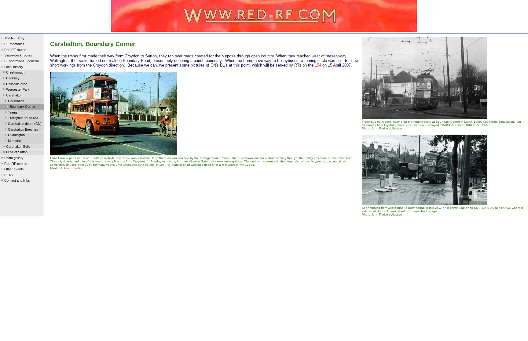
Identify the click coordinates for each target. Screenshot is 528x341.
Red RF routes (15, 50)
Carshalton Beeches (23, 129)
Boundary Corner (22, 106)
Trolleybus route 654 (23, 118)
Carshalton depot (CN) (25, 123)
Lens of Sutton (17, 152)
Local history (13, 67)
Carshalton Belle (18, 146)
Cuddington (16, 135)
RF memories (14, 44)
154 (318, 65)
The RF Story (14, 38)
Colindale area (16, 84)
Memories (15, 141)
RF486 (9, 175)
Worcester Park (18, 89)
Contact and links (17, 180)
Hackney (13, 78)
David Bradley (72, 168)
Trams (13, 112)
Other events (14, 169)
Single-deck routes (18, 55)
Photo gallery (14, 158)
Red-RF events (15, 163)
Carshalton (14, 95)
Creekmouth (15, 72)
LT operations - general (21, 61)
